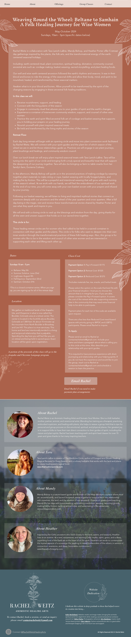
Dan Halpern (85, 621)
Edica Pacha (78, 619)
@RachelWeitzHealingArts (33, 632)
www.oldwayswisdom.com (49, 509)
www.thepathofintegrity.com (50, 549)
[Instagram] (8, 632)
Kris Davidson (106, 619)
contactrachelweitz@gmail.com (82, 339)
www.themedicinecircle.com (50, 467)
